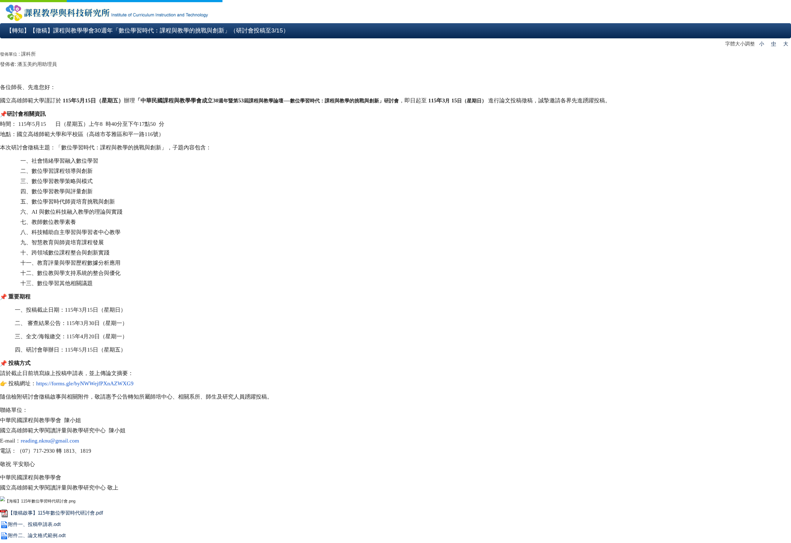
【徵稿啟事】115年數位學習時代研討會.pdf (55, 512)
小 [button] (761, 43)
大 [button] (785, 43)
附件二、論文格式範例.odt (37, 535)
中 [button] (773, 43)
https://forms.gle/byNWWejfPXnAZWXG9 (84, 383)
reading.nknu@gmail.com (50, 441)
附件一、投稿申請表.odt (34, 524)
